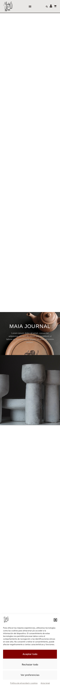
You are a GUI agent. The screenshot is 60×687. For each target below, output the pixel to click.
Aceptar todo (30, 654)
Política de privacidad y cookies (24, 683)
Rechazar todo (30, 664)
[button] (55, 619)
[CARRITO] (53, 6)
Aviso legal (45, 683)
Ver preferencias (30, 674)
